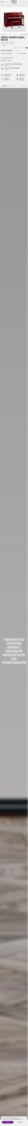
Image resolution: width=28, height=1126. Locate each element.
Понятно (8, 1122)
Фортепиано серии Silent (19, 5)
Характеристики (12, 85)
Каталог (6, 5)
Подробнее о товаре (6, 60)
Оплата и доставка (22, 85)
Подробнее (20, 1122)
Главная (2, 5)
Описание (4, 85)
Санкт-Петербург (18, 63)
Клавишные (11, 5)
